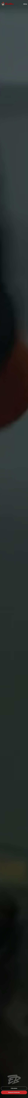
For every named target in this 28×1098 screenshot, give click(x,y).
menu (25, 4)
